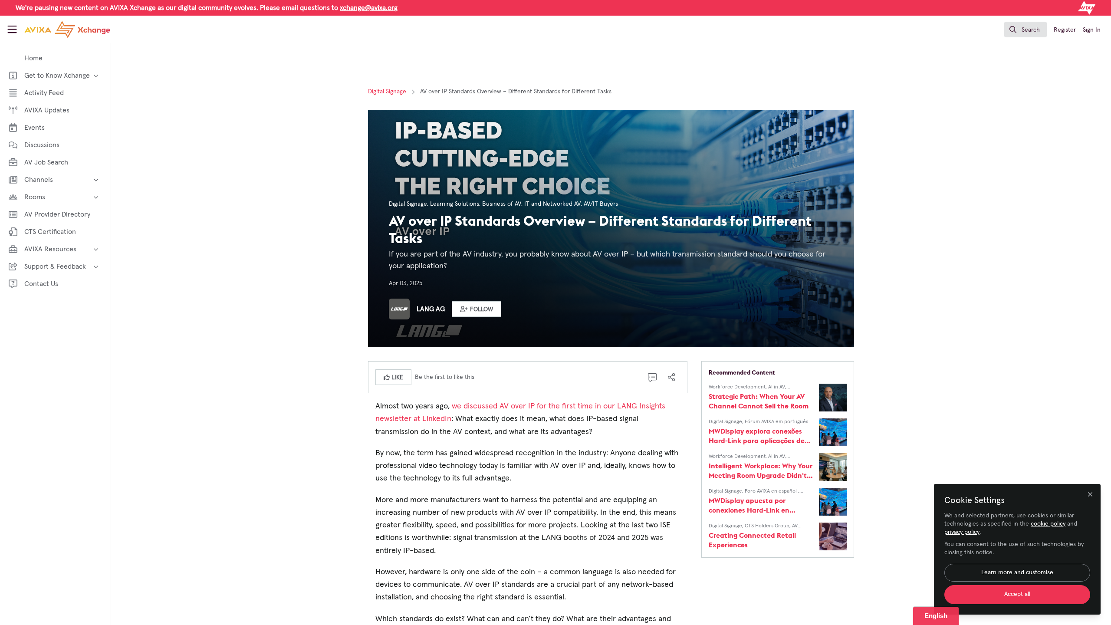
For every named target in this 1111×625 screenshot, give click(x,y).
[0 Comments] (652, 377)
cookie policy (1048, 524)
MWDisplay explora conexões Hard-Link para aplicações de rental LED (757, 436)
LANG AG (431, 309)
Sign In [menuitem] (1092, 30)
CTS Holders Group (767, 526)
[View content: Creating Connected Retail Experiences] (833, 536)
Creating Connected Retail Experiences (752, 540)
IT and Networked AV (552, 204)
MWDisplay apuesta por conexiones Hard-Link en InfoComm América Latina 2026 (761, 505)
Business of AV (501, 204)
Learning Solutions (454, 204)
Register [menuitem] (1065, 30)
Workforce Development (737, 387)
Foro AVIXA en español (771, 491)
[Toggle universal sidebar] (12, 29)
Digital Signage (387, 92)
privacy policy (962, 532)
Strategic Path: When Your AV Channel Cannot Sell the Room (759, 401)
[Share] (671, 377)
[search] (1025, 29)
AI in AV (776, 387)
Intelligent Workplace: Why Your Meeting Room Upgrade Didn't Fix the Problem (760, 470)
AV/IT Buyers (601, 204)
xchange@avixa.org (369, 7)
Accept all (1017, 594)
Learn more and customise (1017, 572)
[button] (476, 309)
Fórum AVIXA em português (776, 421)
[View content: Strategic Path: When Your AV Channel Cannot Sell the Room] (833, 397)
